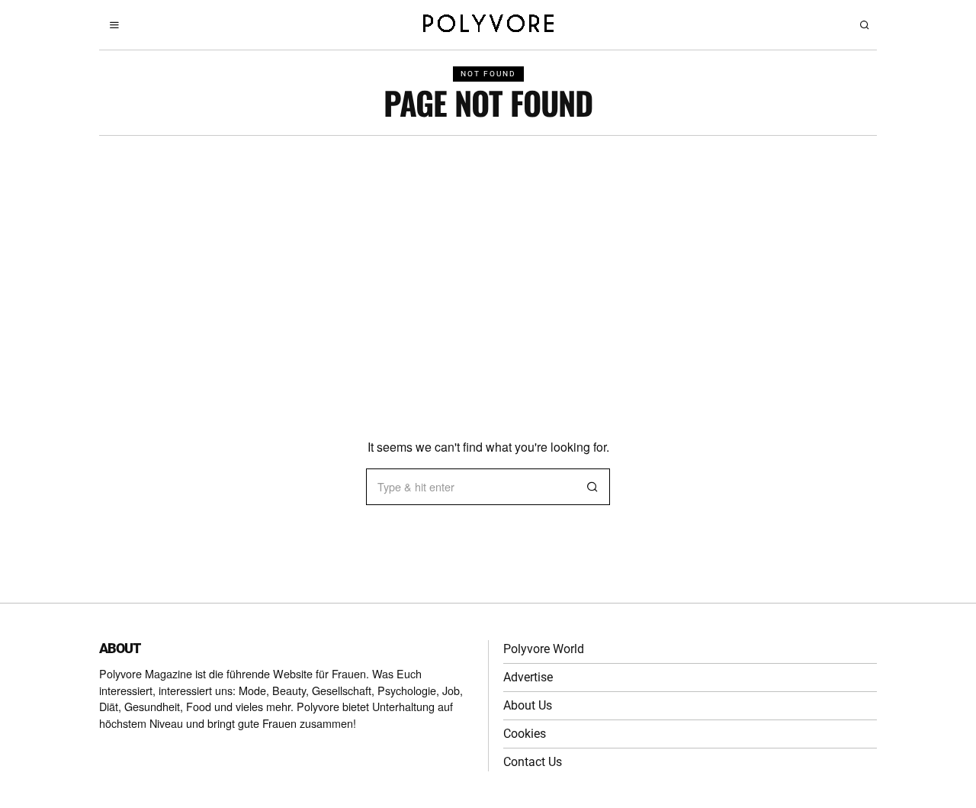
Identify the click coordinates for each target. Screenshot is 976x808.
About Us (527, 705)
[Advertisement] (488, 250)
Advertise (528, 677)
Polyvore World (543, 649)
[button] (591, 486)
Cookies (524, 733)
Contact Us (532, 762)
